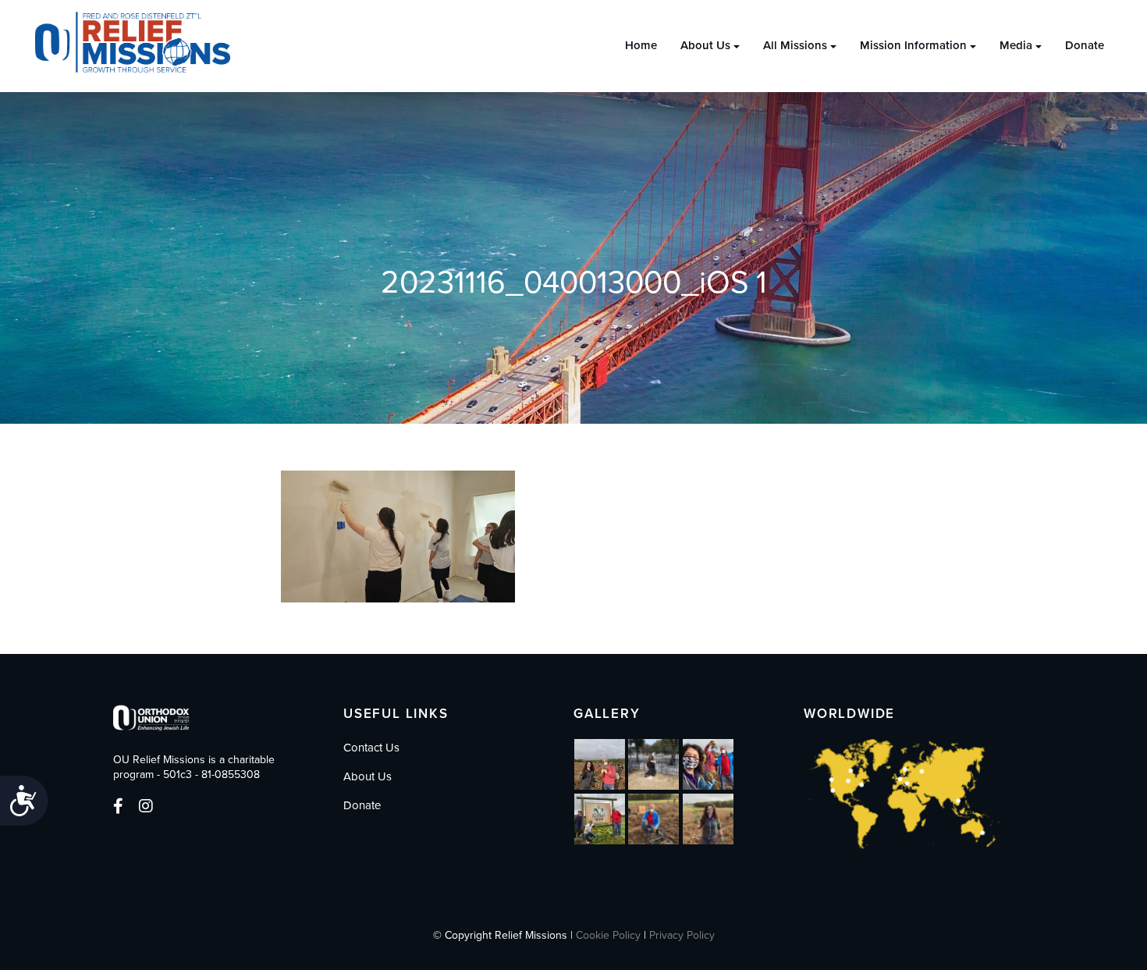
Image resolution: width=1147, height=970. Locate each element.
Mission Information (913, 45)
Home (641, 45)
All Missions (795, 45)
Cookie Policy (608, 935)
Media (1016, 45)
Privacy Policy (682, 935)
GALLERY (607, 713)
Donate (1084, 45)
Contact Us (371, 748)
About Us (705, 45)
